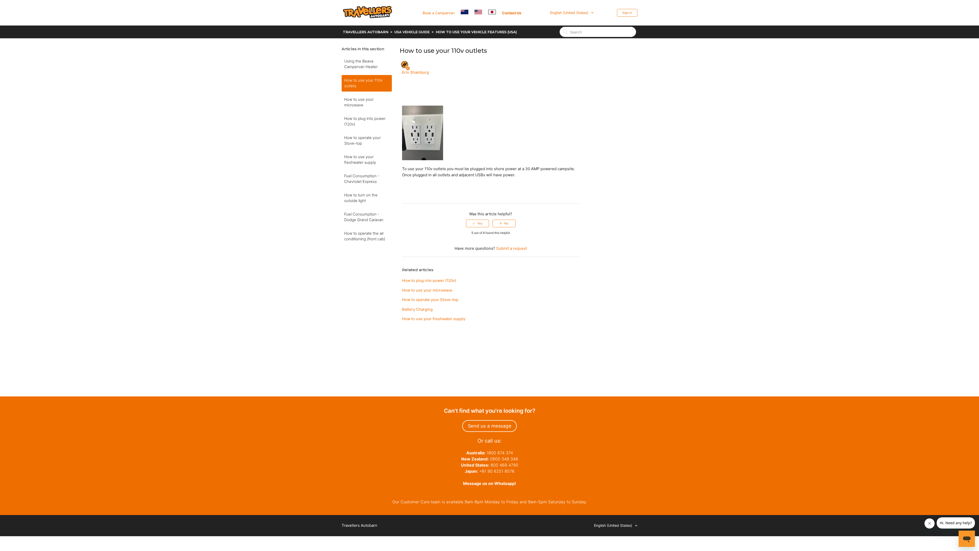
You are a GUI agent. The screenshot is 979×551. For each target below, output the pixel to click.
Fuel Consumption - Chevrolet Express (361, 178)
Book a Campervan (439, 13)
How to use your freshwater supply (360, 159)
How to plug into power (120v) (364, 121)
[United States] (480, 13)
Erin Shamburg (415, 72)
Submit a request (511, 248)
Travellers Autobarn (365, 32)
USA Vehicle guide (412, 32)
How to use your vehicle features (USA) (476, 32)
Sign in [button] (627, 13)
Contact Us (511, 13)
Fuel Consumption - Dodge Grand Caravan (363, 217)
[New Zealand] (467, 13)
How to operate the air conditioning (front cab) (364, 236)
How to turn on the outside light (361, 198)
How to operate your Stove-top (362, 140)
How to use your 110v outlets (363, 83)
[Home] (370, 24)
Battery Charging (417, 309)
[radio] (477, 223)
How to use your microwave (358, 102)
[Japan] (494, 13)
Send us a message (489, 426)
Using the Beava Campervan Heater (361, 64)
